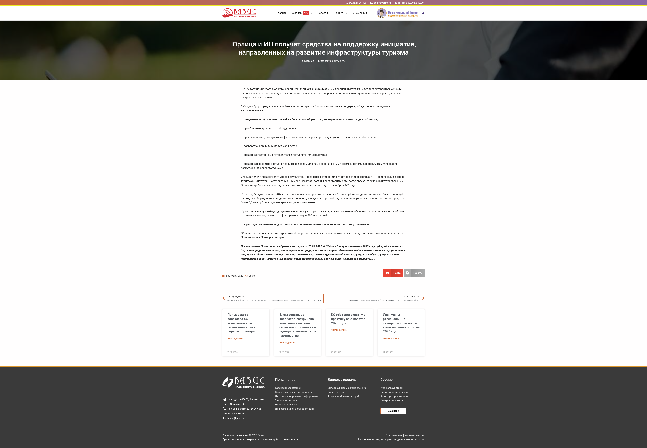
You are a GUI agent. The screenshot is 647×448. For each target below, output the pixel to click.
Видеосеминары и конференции (294, 392)
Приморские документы (331, 60)
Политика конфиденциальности (405, 435)
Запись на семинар (286, 400)
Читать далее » (235, 338)
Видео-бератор (336, 392)
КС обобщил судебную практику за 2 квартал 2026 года (348, 319)
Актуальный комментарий (343, 396)
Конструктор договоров (394, 396)
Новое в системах (286, 404)
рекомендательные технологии (406, 439)
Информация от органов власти (294, 408)
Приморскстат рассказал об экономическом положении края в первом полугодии (241, 323)
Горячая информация (288, 387)
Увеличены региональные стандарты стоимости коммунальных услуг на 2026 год (401, 323)
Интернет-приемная (392, 400)
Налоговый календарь (394, 392)
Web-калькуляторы (391, 387)
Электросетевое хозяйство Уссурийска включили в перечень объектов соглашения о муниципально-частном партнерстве (297, 325)
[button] (310, 13)
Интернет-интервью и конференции (296, 396)
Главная (309, 60)
